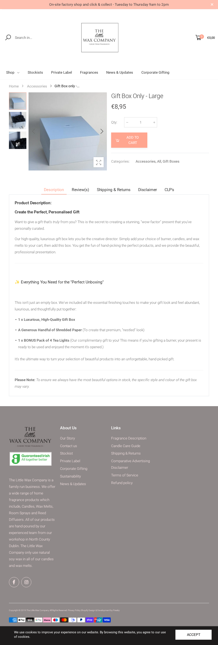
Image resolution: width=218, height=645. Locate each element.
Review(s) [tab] (80, 189)
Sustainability (70, 476)
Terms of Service (124, 475)
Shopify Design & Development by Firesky (100, 610)
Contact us (68, 446)
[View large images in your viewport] (98, 162)
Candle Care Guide (125, 446)
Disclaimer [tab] (147, 189)
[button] (101, 131)
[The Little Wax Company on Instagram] (26, 582)
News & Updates (73, 484)
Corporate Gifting (73, 469)
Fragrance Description (128, 438)
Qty (114, 122)
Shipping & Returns (126, 453)
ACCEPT (193, 635)
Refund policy (122, 483)
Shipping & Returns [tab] (114, 189)
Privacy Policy (74, 610)
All (159, 161)
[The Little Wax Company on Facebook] (14, 582)
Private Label (70, 461)
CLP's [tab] (169, 189)
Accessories (146, 161)
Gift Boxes (171, 161)
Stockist (66, 453)
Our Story (67, 438)
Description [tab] (54, 189)
